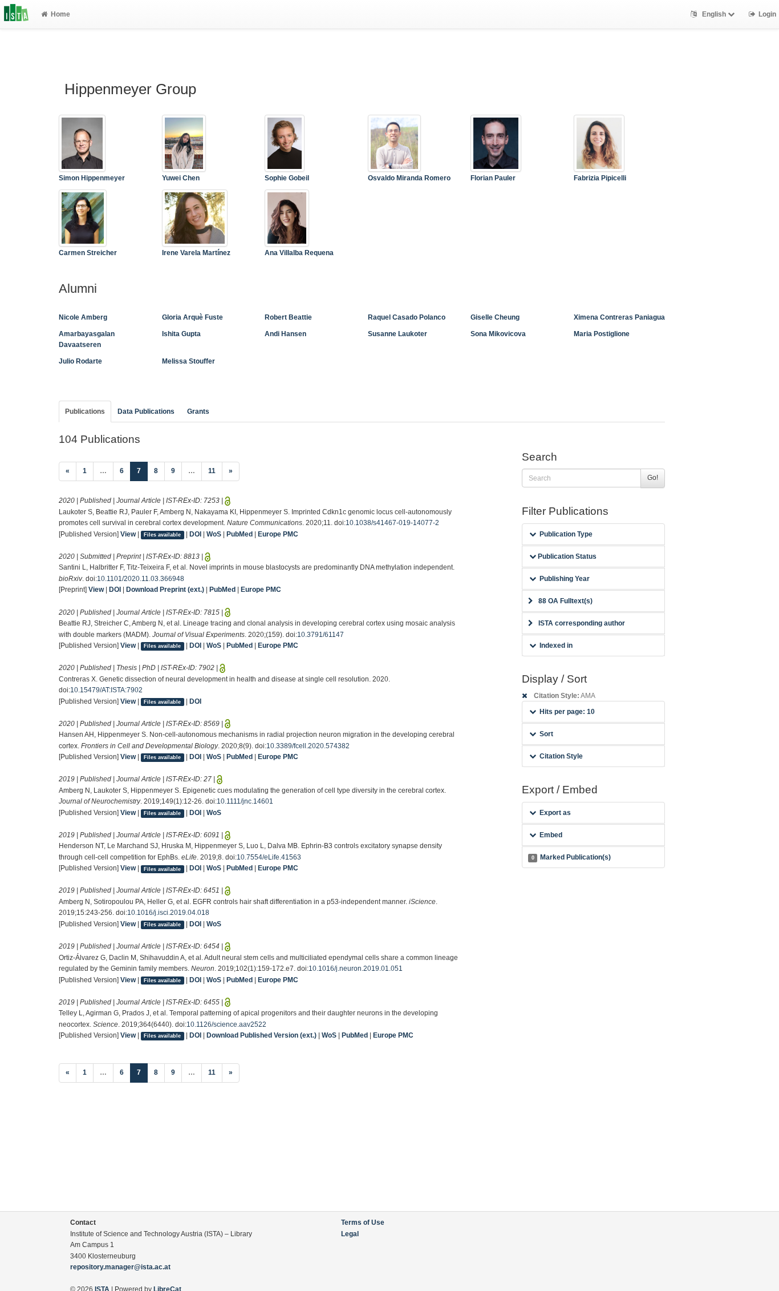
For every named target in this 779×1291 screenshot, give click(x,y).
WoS (213, 534)
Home (60, 14)
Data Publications (146, 411)
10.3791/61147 (320, 635)
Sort (546, 734)
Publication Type (566, 534)
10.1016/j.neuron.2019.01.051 (356, 969)
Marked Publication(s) (571, 857)
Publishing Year (564, 579)
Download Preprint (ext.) (165, 590)
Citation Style (561, 756)
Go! (652, 478)
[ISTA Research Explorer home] (16, 14)
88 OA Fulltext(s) (565, 601)
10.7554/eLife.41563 (269, 857)
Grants (198, 411)
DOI (195, 534)
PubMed (239, 534)
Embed (550, 835)
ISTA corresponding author (581, 623)
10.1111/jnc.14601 (245, 801)
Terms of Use (362, 1223)
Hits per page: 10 (567, 712)
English (714, 14)
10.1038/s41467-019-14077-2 (392, 523)
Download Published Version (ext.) (261, 1035)
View (128, 534)
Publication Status (566, 556)
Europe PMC (278, 534)
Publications (85, 411)
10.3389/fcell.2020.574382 (308, 746)
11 (212, 471)
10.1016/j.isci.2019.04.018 (168, 913)
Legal (350, 1234)
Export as (555, 813)
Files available (162, 535)
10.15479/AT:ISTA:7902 (106, 690)
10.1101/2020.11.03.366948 (140, 579)
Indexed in (556, 645)
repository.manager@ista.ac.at (120, 1267)
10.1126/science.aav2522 (226, 1024)
